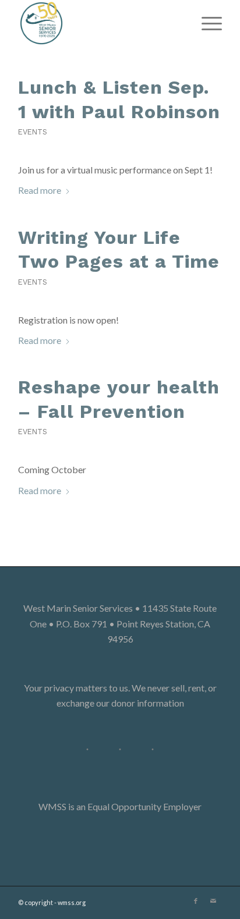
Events (32, 131)
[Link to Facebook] (195, 901)
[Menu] (206, 23)
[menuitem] (206, 23)
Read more (39, 190)
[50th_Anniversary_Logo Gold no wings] (99, 23)
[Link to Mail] (213, 901)
